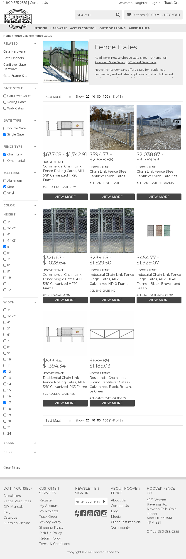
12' (9, 290)
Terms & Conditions (54, 544)
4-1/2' (11, 240)
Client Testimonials (125, 522)
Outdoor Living (112, 28)
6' (8, 253)
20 (87, 96)
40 (93, 96)
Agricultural (140, 28)
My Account (49, 506)
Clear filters (11, 467)
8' (8, 265)
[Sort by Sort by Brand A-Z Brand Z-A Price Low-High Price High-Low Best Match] (58, 96)
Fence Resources (17, 501)
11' (9, 283)
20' (9, 421)
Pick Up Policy (50, 533)
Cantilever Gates (19, 96)
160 (105, 96)
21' (9, 427)
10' (9, 277)
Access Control (83, 28)
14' (9, 384)
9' (8, 271)
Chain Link (14, 154)
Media (116, 517)
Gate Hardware (14, 51)
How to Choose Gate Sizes (129, 58)
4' (8, 234)
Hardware (58, 28)
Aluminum (14, 180)
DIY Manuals (13, 507)
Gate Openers (13, 58)
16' (9, 396)
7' (8, 259)
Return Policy (50, 538)
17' (9, 402)
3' (8, 222)
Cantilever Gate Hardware (14, 66)
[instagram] (104, 513)
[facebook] (83, 513)
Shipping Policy (51, 527)
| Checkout (170, 15)
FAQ (6, 512)
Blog (114, 511)
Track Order (173, 3)
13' (9, 378)
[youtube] (90, 513)
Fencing (40, 28)
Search (84, 15)
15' (9, 390)
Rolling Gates (17, 102)
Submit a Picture (16, 523)
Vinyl (10, 193)
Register (141, 3)
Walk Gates (15, 108)
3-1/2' (11, 228)
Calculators (12, 496)
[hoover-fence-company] (77, 513)
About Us (118, 500)
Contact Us (39, 3)
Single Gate (15, 134)
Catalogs (10, 517)
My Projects (48, 511)
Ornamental (16, 160)
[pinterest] (97, 513)
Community (120, 527)
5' (8, 246)
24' (9, 433)
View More (65, 197)
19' (9, 415)
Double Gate (16, 128)
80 (99, 96)
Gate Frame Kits (15, 75)
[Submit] (104, 501)
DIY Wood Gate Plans (142, 62)
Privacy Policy (50, 522)
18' (9, 409)
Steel (11, 186)
